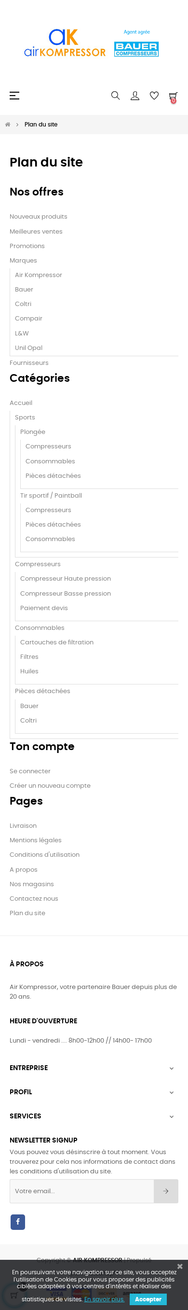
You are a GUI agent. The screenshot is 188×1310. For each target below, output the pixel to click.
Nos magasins (32, 884)
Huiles (29, 672)
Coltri (23, 304)
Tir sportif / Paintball (51, 496)
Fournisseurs (29, 363)
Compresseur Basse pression (65, 594)
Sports (25, 418)
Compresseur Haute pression (65, 579)
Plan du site (27, 913)
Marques (23, 261)
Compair (28, 319)
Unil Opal (28, 348)
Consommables (50, 462)
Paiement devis (44, 608)
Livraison (23, 826)
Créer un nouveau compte (50, 786)
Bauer (24, 290)
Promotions (27, 246)
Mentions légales (36, 840)
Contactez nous (34, 899)
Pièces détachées (53, 476)
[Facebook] (18, 1222)
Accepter (148, 1299)
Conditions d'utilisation (45, 855)
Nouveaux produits (38, 217)
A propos (24, 870)
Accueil (21, 403)
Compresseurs (48, 447)
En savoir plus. (104, 1299)
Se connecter (30, 771)
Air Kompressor (38, 275)
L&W (22, 334)
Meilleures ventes (36, 232)
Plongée (32, 432)
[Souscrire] (166, 1191)
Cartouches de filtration (57, 643)
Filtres (29, 657)
